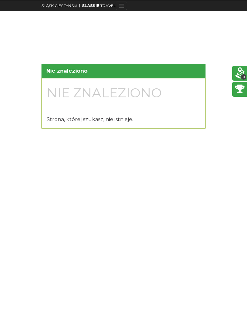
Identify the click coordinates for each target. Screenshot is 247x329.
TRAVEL (99, 5)
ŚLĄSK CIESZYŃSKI (59, 5)
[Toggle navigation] (121, 6)
